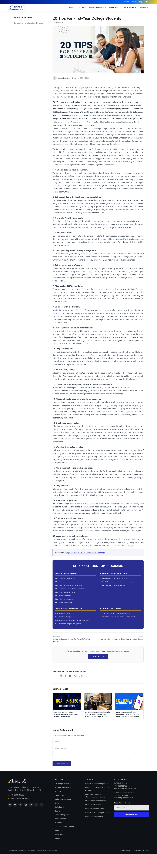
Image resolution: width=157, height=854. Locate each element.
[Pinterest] (31, 805)
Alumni (126, 2)
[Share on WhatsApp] (75, 676)
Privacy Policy (125, 851)
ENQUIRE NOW (98, 657)
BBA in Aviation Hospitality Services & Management (117, 617)
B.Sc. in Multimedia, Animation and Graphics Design (72, 620)
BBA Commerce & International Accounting (69, 589)
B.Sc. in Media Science (62, 613)
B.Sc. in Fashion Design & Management (68, 624)
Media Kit (59, 830)
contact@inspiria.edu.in (20, 798)
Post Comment (62, 764)
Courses (81, 7)
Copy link (84, 676)
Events (58, 811)
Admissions (136, 851)
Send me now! (131, 814)
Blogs (57, 803)
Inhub (134, 2)
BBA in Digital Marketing (63, 603)
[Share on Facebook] (65, 676)
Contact (146, 851)
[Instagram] (20, 805)
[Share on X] (61, 676)
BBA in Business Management (65, 578)
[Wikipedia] (41, 805)
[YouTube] (15, 805)
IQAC (146, 2)
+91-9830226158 (120, 786)
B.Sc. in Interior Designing (64, 617)
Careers (58, 823)
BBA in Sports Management (64, 599)
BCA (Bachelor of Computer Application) (113, 578)
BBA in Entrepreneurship (63, 582)
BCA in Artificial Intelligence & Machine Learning (116, 582)
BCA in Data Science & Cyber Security (112, 585)
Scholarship (59, 807)
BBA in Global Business (63, 596)
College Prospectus (63, 787)
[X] (36, 805)
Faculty (58, 791)
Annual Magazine (62, 815)
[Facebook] (10, 805)
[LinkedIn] (26, 805)
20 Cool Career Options (64, 826)
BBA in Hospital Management (65, 592)
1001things (59, 834)
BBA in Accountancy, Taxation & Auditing (68, 585)
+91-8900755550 (17, 795)
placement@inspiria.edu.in (125, 788)
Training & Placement (96, 7)
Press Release (60, 819)
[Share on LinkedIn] (70, 676)
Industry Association (63, 799)
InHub (57, 838)
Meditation (57, 310)
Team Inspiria (60, 795)
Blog (140, 2)
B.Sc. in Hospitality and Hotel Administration (115, 613)
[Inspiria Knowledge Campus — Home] (16, 7)
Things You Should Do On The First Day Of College (85, 552)
